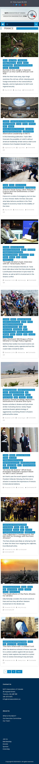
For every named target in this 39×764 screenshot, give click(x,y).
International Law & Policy (11, 463)
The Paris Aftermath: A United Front (18, 646)
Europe (20, 63)
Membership (7, 742)
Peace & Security (19, 395)
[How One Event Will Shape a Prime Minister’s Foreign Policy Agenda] (19, 303)
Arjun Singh (12, 60)
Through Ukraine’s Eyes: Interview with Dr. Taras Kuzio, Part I (17, 263)
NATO (5, 126)
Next (19, 672)
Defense (13, 319)
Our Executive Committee (12, 718)
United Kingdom (28, 131)
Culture (5, 455)
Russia (5, 257)
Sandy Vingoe (7, 397)
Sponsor (5, 747)
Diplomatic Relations (17, 247)
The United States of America (12, 131)
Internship (6, 749)
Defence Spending (9, 124)
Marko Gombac (21, 185)
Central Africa (22, 60)
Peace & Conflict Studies (24, 332)
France (26, 63)
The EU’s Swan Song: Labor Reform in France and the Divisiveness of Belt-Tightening (19, 191)
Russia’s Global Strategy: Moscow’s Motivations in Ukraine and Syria (18, 400)
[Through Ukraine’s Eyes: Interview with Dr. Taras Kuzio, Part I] (19, 231)
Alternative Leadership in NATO (16, 133)
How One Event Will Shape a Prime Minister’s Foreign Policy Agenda (18, 340)
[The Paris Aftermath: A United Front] (19, 627)
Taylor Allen (29, 129)
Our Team (6, 721)
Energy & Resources (9, 63)
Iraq (20, 327)
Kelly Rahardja (23, 255)
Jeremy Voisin (22, 644)
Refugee (5, 334)
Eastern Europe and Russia (11, 249)
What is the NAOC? (9, 716)
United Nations (14, 68)
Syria (18, 257)
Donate (5, 744)
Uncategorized (30, 187)
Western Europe (8, 260)
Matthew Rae (18, 329)
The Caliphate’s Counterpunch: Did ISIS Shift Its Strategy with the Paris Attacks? (18, 536)
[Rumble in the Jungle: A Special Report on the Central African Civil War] (19, 45)
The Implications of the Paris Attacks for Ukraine (19, 595)
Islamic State (7, 329)
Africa (5, 60)
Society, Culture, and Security (23, 65)
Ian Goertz (13, 457)
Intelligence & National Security (12, 252)
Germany (32, 124)
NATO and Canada (9, 332)
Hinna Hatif (31, 249)
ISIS (25, 327)
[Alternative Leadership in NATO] (19, 107)
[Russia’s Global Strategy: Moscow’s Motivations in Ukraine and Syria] (19, 374)
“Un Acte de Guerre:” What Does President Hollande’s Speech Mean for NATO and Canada (18, 472)
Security (11, 126)
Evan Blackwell (7, 527)
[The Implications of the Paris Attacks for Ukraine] (19, 571)
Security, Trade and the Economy (13, 129)
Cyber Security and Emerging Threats (22, 121)
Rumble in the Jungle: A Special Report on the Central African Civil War (18, 72)
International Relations (10, 255)
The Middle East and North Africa (13, 532)
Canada (6, 121)
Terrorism (32, 334)
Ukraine (24, 257)
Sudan (5, 68)
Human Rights (7, 65)
